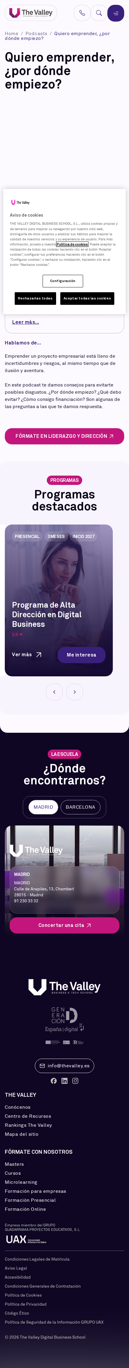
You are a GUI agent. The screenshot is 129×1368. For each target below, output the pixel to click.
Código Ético (17, 1313)
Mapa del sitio (21, 1134)
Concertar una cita (61, 925)
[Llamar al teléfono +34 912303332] (82, 13)
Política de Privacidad (25, 1304)
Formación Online (25, 1209)
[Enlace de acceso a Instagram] (75, 1081)
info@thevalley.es (69, 1066)
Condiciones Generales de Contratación (43, 1286)
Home (12, 33)
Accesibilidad (18, 1277)
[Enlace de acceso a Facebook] (54, 1081)
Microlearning (21, 1182)
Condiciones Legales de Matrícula (37, 1259)
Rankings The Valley (28, 1125)
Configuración (63, 281)
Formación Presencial (30, 1200)
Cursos (13, 1173)
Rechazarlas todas (35, 298)
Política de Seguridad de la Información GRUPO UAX (54, 1322)
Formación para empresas (35, 1191)
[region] (64, 251)
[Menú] (115, 13)
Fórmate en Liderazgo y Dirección (61, 436)
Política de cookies (72, 244)
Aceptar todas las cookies (87, 298)
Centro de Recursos (28, 1116)
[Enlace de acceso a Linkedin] (65, 1081)
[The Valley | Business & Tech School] (30, 13)
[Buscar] (99, 13)
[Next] (74, 692)
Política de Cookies (23, 1295)
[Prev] (54, 692)
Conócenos (18, 1107)
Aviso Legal (16, 1268)
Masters (14, 1164)
